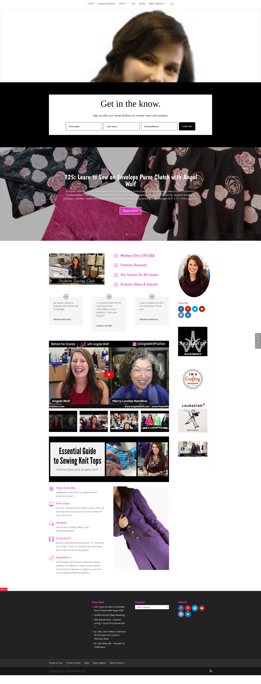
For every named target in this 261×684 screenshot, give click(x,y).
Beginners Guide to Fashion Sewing (116, 191)
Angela (72, 191)
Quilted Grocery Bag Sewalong (109, 614)
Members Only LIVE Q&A (137, 255)
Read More (130, 211)
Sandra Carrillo (104, 325)
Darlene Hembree (149, 319)
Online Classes (62, 503)
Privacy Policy (73, 662)
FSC (133, 4)
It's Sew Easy (153, 191)
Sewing (163, 191)
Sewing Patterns (63, 557)
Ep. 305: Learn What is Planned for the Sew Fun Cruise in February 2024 (110, 635)
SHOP (122, 4)
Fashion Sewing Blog (65, 487)
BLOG (142, 4)
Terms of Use (55, 662)
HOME (91, 4)
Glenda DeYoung (62, 319)
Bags (98, 191)
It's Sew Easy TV (63, 538)
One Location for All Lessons (139, 274)
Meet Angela (99, 662)
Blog (86, 662)
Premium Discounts (134, 264)
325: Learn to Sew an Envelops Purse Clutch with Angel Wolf (130, 180)
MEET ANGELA (156, 4)
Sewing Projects (175, 191)
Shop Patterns (117, 662)
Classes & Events (106, 4)
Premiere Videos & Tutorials (139, 284)
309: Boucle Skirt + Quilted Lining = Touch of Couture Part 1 (109, 623)
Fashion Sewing (140, 191)
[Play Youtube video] (109, 374)
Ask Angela (61, 522)
